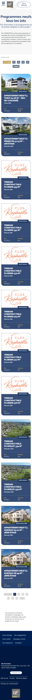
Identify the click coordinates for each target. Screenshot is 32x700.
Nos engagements (20, 635)
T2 (14, 62)
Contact (12, 678)
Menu (3, 5)
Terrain (16, 66)
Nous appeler (24, 4)
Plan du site (4, 678)
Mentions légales (21, 678)
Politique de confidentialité (9, 684)
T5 (27, 62)
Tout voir (7, 62)
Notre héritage (7, 635)
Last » (22, 598)
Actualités (18, 643)
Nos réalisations (7, 643)
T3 (18, 62)
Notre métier (6, 639)
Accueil (3, 57)
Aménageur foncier (19, 639)
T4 (23, 62)
